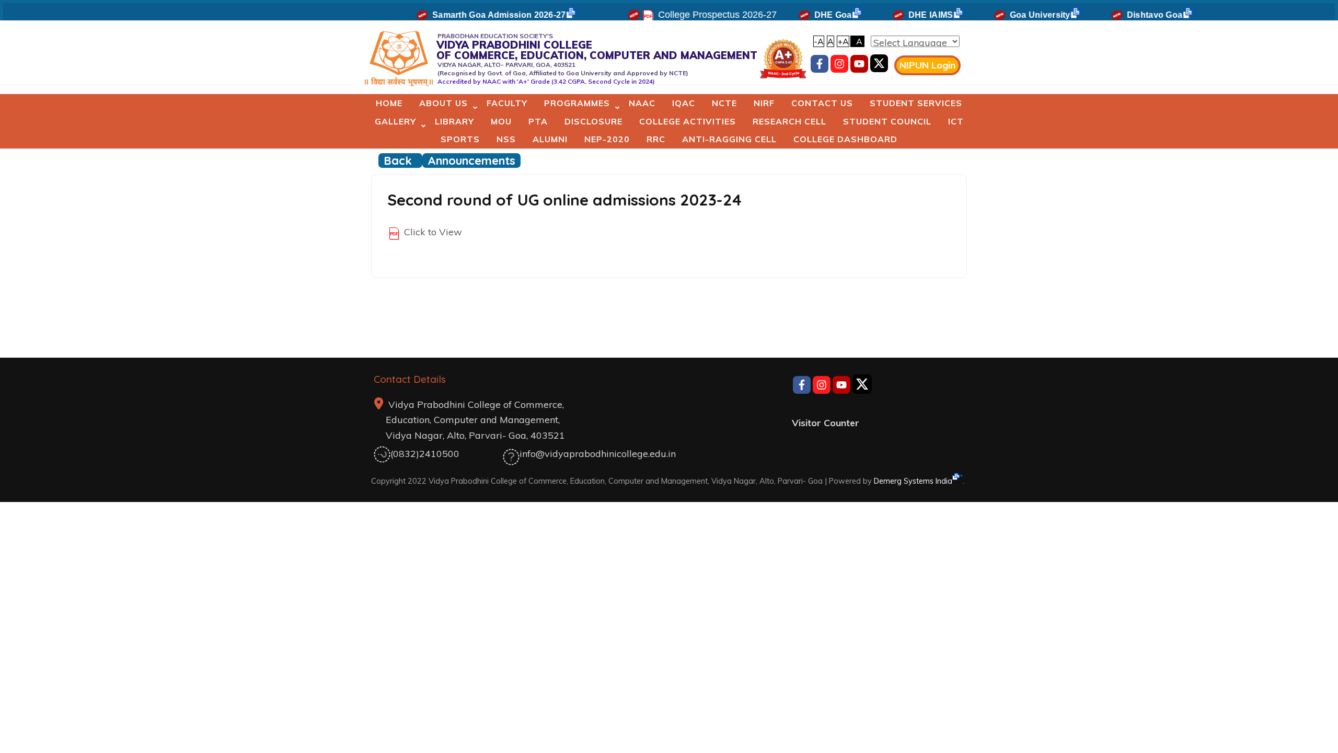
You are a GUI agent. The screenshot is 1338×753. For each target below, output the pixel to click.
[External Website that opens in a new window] (879, 65)
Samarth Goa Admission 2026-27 (484, 14)
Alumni (550, 139)
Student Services (916, 103)
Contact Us (822, 103)
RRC (656, 139)
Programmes (577, 103)
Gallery (395, 121)
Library (454, 121)
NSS (506, 139)
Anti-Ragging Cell (729, 139)
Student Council (887, 121)
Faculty (507, 103)
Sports (460, 139)
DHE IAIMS (916, 14)
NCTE (724, 103)
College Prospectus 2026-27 (702, 14)
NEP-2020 (607, 139)
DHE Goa (818, 14)
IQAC (683, 103)
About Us (443, 103)
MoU (501, 121)
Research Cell (789, 121)
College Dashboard (845, 139)
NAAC (642, 103)
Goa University (1025, 14)
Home (389, 103)
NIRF (764, 103)
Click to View (433, 232)
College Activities (687, 121)
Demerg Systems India (913, 481)
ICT (956, 121)
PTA (538, 121)
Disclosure (593, 121)
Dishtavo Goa (1140, 14)
